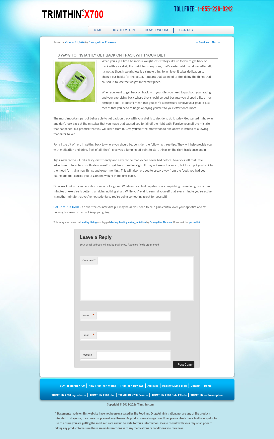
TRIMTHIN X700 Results (133, 395)
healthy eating (127, 222)
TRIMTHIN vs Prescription (207, 395)
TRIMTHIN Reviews (131, 385)
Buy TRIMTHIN (123, 30)
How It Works (157, 30)
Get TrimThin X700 (66, 207)
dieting (114, 222)
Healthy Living (88, 222)
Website (87, 354)
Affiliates (152, 385)
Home (97, 30)
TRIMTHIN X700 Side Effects (169, 395)
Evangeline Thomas (102, 42)
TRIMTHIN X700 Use (102, 395)
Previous (202, 42)
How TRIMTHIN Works (102, 385)
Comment (88, 260)
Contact (187, 30)
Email (88, 335)
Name (88, 315)
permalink (194, 222)
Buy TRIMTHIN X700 (72, 385)
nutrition (141, 222)
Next (216, 42)
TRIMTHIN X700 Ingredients (69, 395)
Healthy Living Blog (174, 385)
